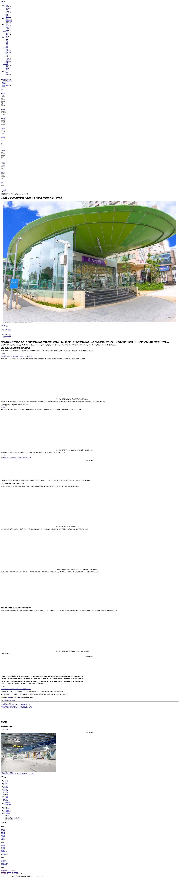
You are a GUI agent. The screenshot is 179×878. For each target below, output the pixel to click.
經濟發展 (5, 64)
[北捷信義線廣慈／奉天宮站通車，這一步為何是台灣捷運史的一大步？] (89, 752)
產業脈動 (8, 65)
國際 (7, 55)
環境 (7, 49)
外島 (7, 46)
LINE (9, 697)
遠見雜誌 (5, 797)
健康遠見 (5, 800)
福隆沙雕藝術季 (6, 85)
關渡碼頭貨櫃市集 (7, 81)
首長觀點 (8, 6)
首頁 (4, 190)
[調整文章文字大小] (4, 338)
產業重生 (8, 27)
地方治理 (5, 5)
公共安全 (8, 12)
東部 (7, 45)
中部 (7, 42)
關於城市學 (6, 808)
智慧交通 (8, 33)
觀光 (7, 14)
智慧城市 (5, 31)
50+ (4, 803)
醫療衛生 (8, 17)
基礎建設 (8, 68)
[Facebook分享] (7, 330)
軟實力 (8, 69)
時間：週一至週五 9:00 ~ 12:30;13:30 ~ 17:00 (11, 873)
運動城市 (8, 22)
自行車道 (8, 62)
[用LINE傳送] (6, 329)
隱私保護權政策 (7, 811)
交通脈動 (5, 56)
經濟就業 (8, 8)
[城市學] (3, 1)
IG (20, 697)
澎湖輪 (4, 83)
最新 (4, 3)
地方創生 (5, 24)
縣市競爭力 (9, 21)
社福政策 (8, 11)
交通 (7, 15)
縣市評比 (5, 18)
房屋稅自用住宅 (6, 79)
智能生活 (8, 34)
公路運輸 (8, 59)
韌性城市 (8, 50)
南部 (7, 43)
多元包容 (8, 53)
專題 (4, 71)
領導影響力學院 (7, 804)
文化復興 (8, 25)
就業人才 (8, 67)
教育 (7, 9)
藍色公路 (8, 61)
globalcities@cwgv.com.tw (16, 818)
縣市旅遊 (5, 37)
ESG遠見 (5, 799)
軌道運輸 (8, 58)
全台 (7, 39)
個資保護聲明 (6, 813)
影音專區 (5, 796)
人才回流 (8, 28)
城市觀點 (8, 74)
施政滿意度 (9, 20)
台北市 (4, 82)
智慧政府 (8, 36)
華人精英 (3, 848)
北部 (7, 40)
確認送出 (3, 407)
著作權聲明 (6, 810)
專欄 (7, 72)
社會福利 (8, 52)
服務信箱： (3, 872)
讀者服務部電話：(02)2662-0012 (8, 870)
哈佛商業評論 (6, 802)
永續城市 (5, 47)
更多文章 (5, 729)
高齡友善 (8, 30)
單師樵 (5, 325)
